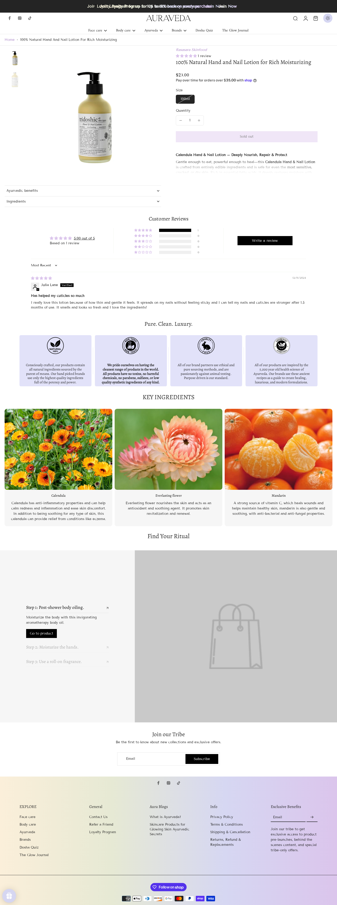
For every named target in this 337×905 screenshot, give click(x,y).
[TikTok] (30, 18)
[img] (41, 278)
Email (130, 759)
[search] (295, 18)
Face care (27, 817)
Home (10, 40)
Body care (27, 824)
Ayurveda (27, 832)
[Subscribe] (312, 817)
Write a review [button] (265, 240)
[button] (187, 56)
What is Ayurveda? (165, 817)
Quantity (183, 111)
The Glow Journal (34, 855)
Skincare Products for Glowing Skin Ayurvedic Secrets (169, 829)
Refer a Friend (101, 824)
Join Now (228, 6)
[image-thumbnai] (15, 57)
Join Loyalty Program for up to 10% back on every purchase (156, 6)
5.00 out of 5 (84, 238)
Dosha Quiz (29, 847)
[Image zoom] (94, 114)
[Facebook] (10, 18)
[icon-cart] (315, 18)
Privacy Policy (221, 817)
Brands (25, 840)
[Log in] (305, 18)
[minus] (180, 120)
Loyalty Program (102, 832)
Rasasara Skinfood (191, 50)
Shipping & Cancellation (230, 832)
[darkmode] (327, 18)
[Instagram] (20, 18)
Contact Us (98, 817)
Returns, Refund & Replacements (225, 842)
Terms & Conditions (226, 824)
